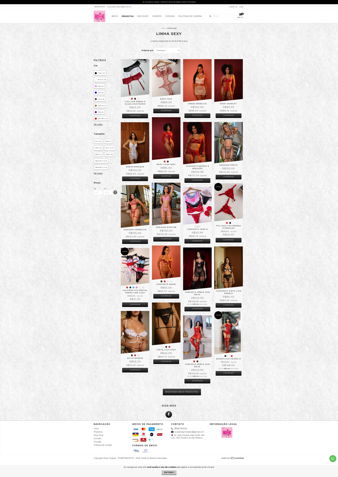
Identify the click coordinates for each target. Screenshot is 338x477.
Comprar (135, 116)
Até (105, 188)
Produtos (128, 16)
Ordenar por (147, 50)
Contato (157, 16)
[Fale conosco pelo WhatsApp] (332, 458)
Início (115, 16)
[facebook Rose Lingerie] (168, 414)
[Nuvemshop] (232, 459)
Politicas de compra (190, 16)
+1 (171, 281)
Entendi (169, 472)
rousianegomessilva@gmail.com (119, 7)
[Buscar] (210, 16)
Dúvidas (170, 16)
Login (241, 7)
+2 (143, 287)
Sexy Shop (143, 16)
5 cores (197, 226)
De (95, 188)
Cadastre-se (233, 7)
